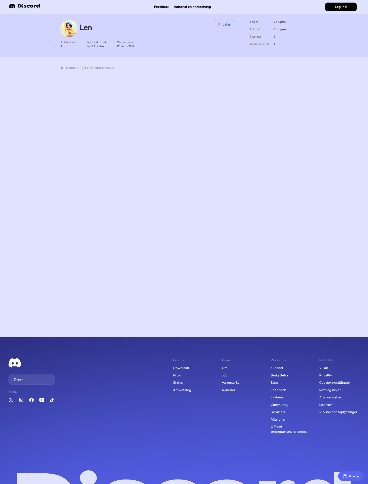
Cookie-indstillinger (334, 382)
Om (224, 368)
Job (224, 375)
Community (279, 405)
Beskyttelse (280, 375)
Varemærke (231, 382)
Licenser (325, 405)
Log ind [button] (341, 7)
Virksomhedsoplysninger (338, 412)
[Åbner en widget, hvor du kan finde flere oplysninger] (351, 476)
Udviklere (278, 412)
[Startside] (24, 7)
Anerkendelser (330, 397)
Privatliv (325, 375)
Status (178, 382)
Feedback (162, 7)
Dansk (19, 379)
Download (181, 368)
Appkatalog (182, 390)
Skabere (277, 397)
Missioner (278, 419)
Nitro (177, 375)
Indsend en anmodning (192, 7)
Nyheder (228, 390)
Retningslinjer (330, 390)
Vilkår (323, 368)
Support (277, 368)
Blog (274, 382)
